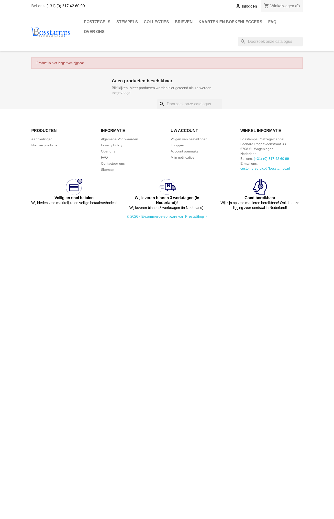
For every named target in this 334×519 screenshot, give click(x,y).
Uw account (184, 131)
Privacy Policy (111, 145)
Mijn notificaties (182, 157)
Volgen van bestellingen (189, 139)
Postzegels (97, 22)
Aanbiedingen (42, 139)
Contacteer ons (113, 163)
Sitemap (107, 170)
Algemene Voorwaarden (119, 139)
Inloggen (177, 145)
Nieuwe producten (45, 145)
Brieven (184, 22)
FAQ (272, 22)
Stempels (127, 22)
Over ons (94, 32)
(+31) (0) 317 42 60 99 (65, 6)
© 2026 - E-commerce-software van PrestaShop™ (167, 216)
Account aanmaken (185, 151)
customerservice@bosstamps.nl (265, 168)
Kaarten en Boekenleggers (230, 22)
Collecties (156, 22)
